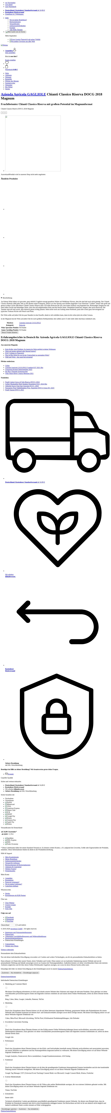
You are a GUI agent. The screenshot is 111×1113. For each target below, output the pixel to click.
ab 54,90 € (25, 10)
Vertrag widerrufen (7, 950)
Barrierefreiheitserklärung (14, 938)
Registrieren (9, 880)
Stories (7, 893)
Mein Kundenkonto (12, 857)
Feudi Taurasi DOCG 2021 (14, 390)
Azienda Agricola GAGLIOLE (23, 94)
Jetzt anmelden (10, 53)
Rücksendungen (15, 22)
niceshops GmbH (16, 929)
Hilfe (7, 18)
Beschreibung (7, 298)
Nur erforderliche (16, 973)
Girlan (7, 366)
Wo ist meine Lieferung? (13, 884)
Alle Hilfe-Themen (16, 30)
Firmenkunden (10, 871)
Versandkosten (15, 24)
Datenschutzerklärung (65, 969)
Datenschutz (9, 934)
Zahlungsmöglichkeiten (18, 26)
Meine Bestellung (11, 859)
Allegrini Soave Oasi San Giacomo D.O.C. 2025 (22, 386)
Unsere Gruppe (10, 905)
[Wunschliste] (7, 64)
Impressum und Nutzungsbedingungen (18, 932)
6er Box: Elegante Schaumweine (16, 371)
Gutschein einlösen (11, 886)
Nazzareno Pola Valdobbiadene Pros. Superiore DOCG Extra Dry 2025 (29, 388)
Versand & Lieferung (12, 863)
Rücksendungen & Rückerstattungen (17, 865)
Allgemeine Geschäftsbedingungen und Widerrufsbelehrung (25, 936)
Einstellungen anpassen (30, 973)
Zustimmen (5, 973)
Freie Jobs (8, 909)
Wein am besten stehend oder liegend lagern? (20, 351)
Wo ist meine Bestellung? (18, 20)
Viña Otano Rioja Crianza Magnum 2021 (19, 373)
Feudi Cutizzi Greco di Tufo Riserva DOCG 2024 (22, 382)
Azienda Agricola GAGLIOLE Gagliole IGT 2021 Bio (24, 367)
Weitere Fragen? (10, 869)
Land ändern (21, 925)
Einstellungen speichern (9, 1109)
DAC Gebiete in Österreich (14, 353)
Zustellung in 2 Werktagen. (14, 14)
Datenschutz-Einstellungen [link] (14, 940)
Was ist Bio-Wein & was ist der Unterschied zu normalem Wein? (27, 355)
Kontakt (12, 28)
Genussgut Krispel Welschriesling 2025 (18, 369)
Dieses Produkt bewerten (9, 332)
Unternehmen (10, 944)
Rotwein (22, 325)
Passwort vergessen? (12, 882)
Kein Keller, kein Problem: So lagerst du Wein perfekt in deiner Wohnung (30, 349)
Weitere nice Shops (11, 946)
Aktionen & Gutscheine (13, 867)
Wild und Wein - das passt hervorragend (19, 357)
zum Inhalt (8, 5)
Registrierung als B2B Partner (15, 895)
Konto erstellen (10, 60)
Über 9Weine (9, 903)
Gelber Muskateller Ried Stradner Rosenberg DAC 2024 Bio (26, 384)
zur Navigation (10, 3)
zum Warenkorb (10, 7)
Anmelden (8, 878)
